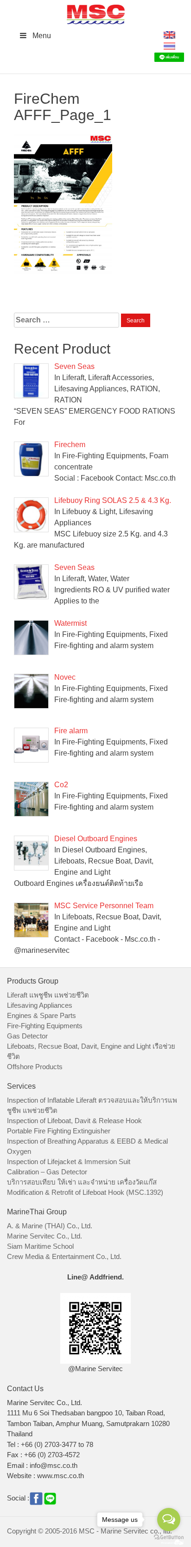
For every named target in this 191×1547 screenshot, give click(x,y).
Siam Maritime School (40, 1246)
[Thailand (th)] (169, 45)
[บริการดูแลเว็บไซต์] (172, 1541)
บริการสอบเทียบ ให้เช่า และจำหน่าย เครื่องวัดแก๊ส (82, 1182)
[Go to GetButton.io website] (169, 1537)
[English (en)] (169, 34)
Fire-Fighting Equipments (45, 1026)
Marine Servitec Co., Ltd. (44, 1236)
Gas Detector (27, 1036)
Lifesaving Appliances (39, 1005)
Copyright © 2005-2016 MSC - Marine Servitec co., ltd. (89, 1531)
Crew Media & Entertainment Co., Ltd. (64, 1256)
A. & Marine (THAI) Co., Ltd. (49, 1226)
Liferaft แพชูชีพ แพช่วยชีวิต (48, 995)
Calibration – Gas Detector (47, 1172)
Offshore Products (35, 1067)
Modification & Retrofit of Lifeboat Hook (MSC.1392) (85, 1192)
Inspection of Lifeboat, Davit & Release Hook (74, 1121)
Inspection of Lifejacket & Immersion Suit (68, 1161)
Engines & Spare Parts (41, 1015)
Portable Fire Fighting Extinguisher (58, 1131)
